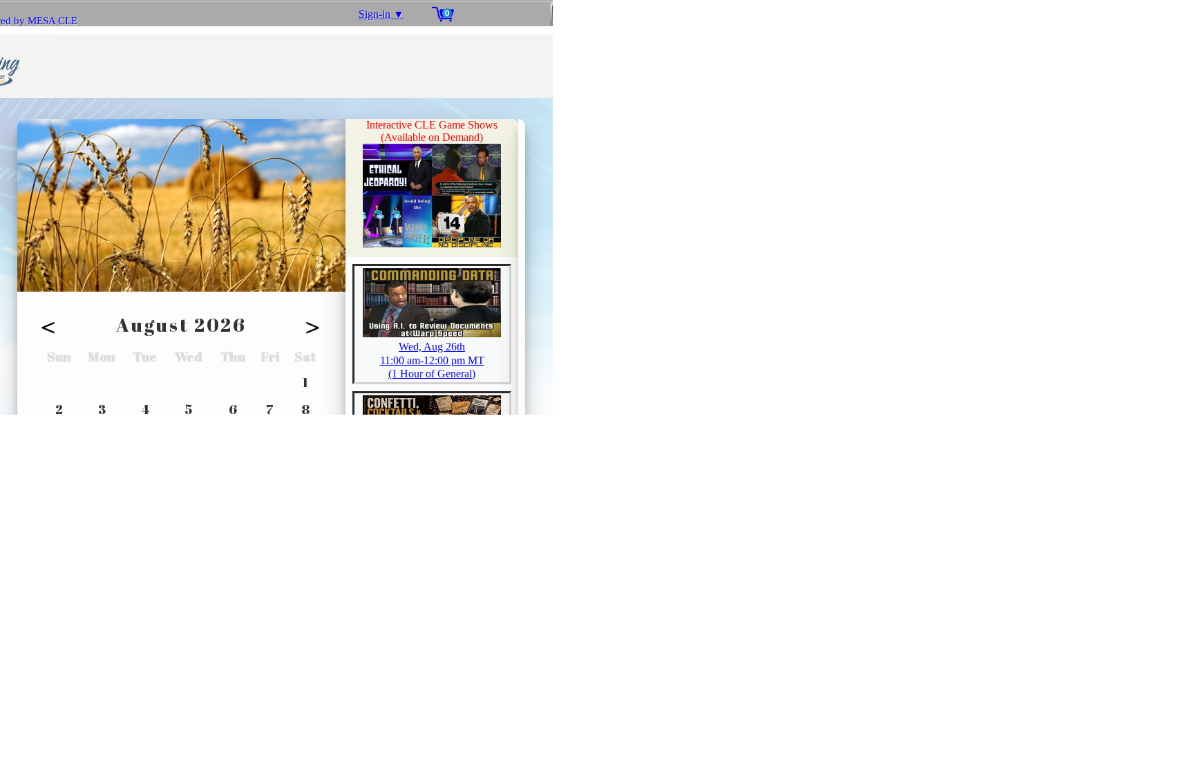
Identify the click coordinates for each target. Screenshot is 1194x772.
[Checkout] (562, 13)
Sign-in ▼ (381, 14)
